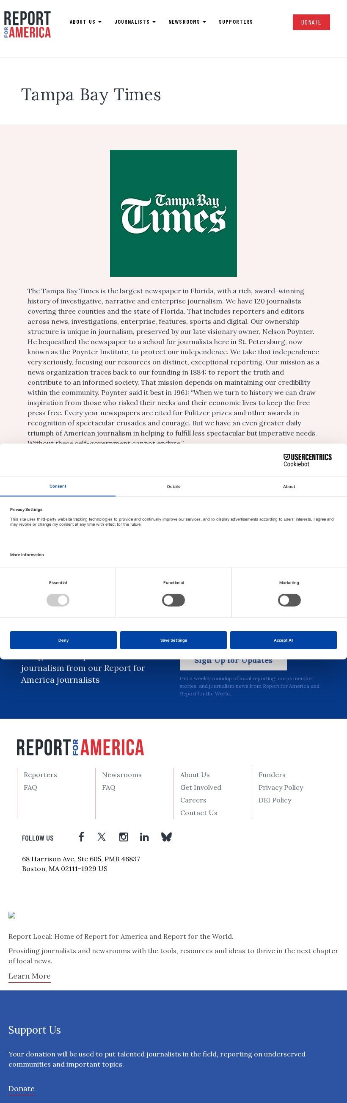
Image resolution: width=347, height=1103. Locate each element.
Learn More (29, 976)
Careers (193, 800)
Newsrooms (185, 21)
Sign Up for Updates (233, 660)
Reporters (40, 774)
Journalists (132, 21)
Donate (311, 22)
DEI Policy (275, 800)
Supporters (236, 21)
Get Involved (200, 787)
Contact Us (199, 812)
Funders (272, 774)
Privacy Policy (281, 787)
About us (83, 21)
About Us (195, 774)
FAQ (30, 787)
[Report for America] (27, 28)
